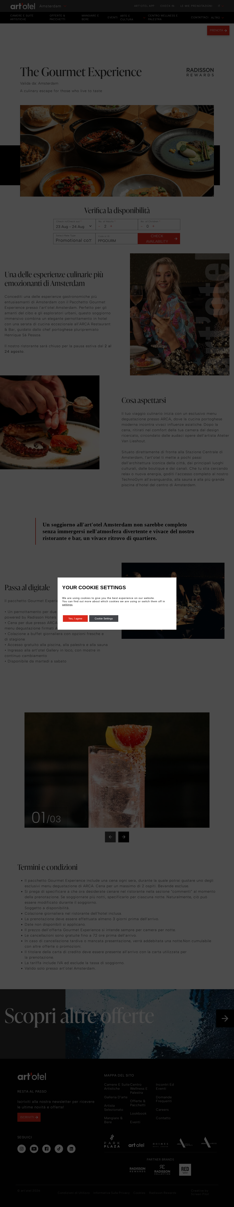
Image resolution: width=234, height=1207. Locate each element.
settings (67, 604)
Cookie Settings (104, 618)
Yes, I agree (75, 618)
